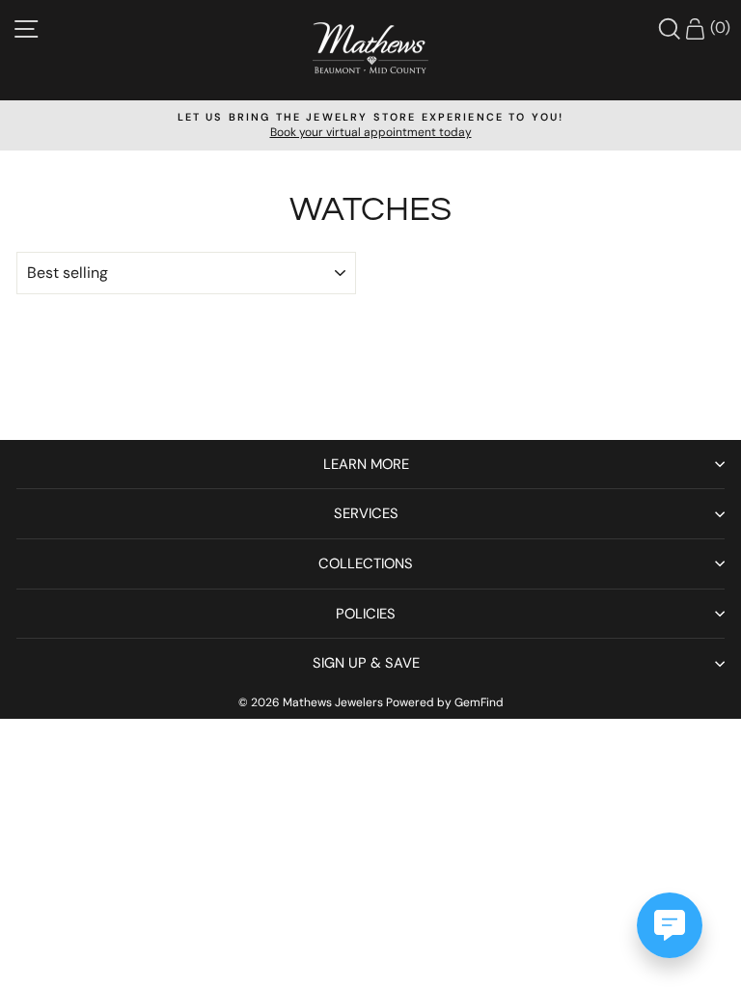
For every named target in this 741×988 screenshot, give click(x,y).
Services (366, 513)
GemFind (479, 702)
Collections (365, 563)
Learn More (366, 464)
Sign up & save (366, 662)
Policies (366, 613)
